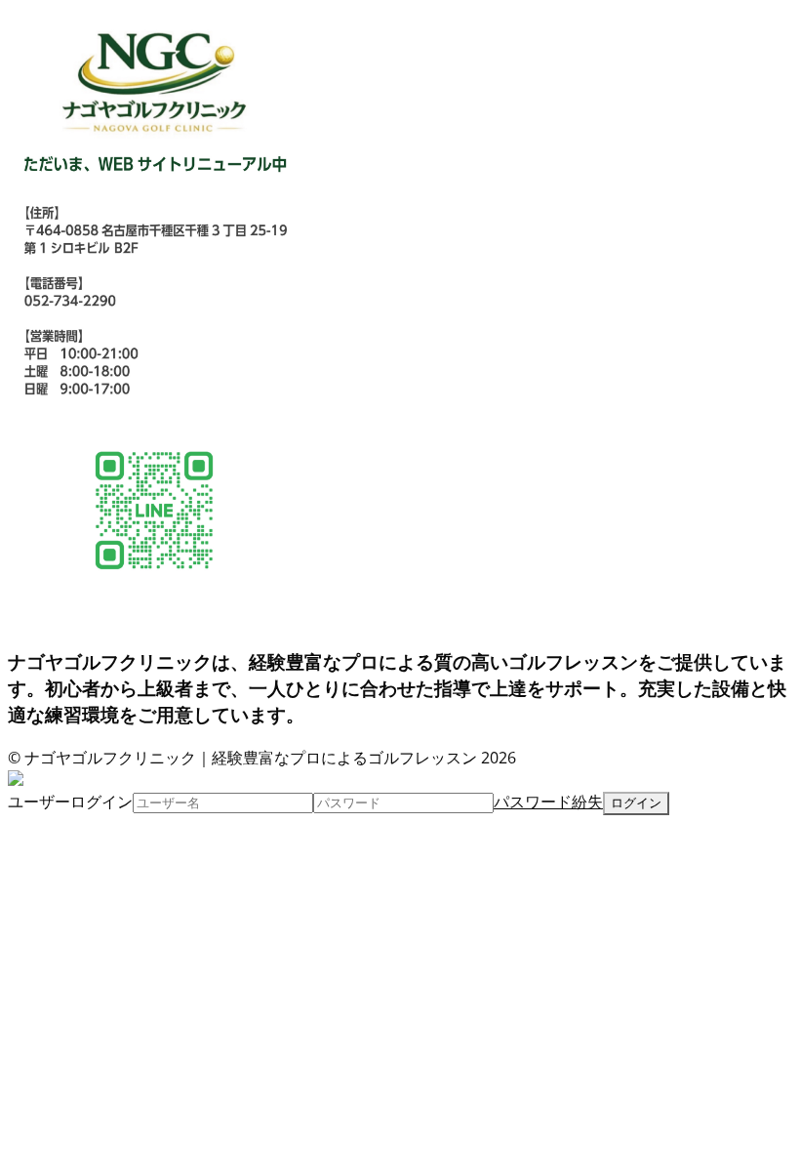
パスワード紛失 (548, 801)
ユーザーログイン (70, 801)
